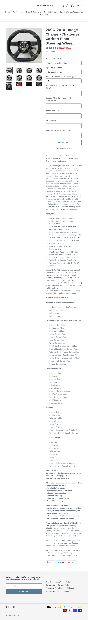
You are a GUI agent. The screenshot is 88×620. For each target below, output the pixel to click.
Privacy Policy (64, 585)
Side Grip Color (52, 110)
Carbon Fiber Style (54, 59)
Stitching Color (52, 120)
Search (48, 582)
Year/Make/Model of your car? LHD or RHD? (62, 86)
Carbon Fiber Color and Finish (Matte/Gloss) (58, 99)
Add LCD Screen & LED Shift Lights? (61, 77)
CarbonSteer (44, 5)
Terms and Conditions (55, 588)
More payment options (64, 148)
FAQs (68, 582)
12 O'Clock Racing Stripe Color (59, 130)
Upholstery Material (54, 68)
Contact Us (50, 585)
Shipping (70, 588)
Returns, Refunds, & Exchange (58, 591)
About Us (58, 582)
